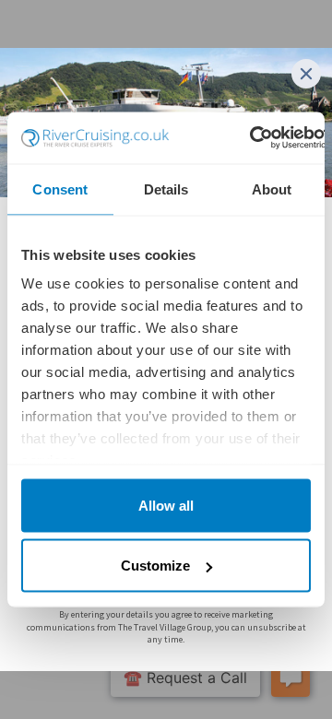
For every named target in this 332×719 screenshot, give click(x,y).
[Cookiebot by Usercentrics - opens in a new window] (251, 138)
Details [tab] (166, 188)
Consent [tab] (60, 188)
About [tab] (272, 188)
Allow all (166, 505)
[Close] (306, 73)
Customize (155, 565)
